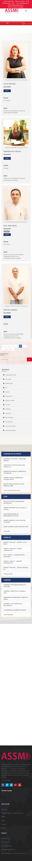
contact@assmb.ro (23, 3)
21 (6, 349)
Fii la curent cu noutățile (16, 7)
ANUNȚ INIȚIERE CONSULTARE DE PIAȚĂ (16, 526)
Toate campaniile (8, 614)
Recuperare (8, 396)
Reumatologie (9, 417)
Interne (7, 392)
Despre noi (4, 809)
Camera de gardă (10, 426)
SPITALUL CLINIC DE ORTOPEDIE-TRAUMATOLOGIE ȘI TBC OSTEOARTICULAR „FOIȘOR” (14, 256)
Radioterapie (9, 383)
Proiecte (3, 824)
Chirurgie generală (10, 375)
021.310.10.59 (9, 1)
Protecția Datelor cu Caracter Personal (12, 813)
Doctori (3, 820)
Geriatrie (7, 404)
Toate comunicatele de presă (12, 490)
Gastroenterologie (10, 430)
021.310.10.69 (5, 842)
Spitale (3, 816)
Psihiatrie (8, 409)
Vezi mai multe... (7, 780)
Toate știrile (7, 531)
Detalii (7, 90)
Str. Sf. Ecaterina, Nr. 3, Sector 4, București (13, 853)
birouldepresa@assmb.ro (17, 5)
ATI (6, 387)
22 (10, 349)
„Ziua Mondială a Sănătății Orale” (15, 610)
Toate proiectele (8, 574)
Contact (3, 828)
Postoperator (9, 421)
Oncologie (8, 379)
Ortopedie (8, 413)
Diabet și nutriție (10, 400)
